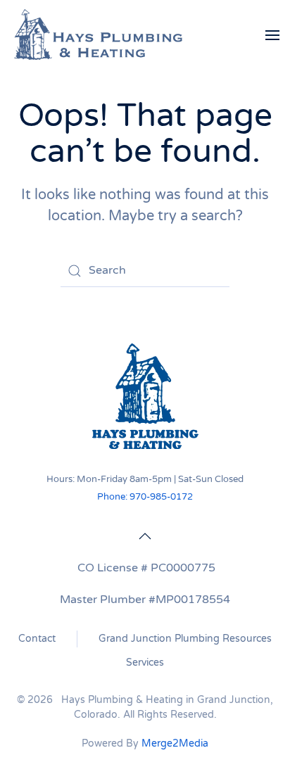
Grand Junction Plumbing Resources (185, 639)
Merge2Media (174, 743)
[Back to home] (99, 35)
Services (145, 663)
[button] (272, 35)
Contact (37, 639)
